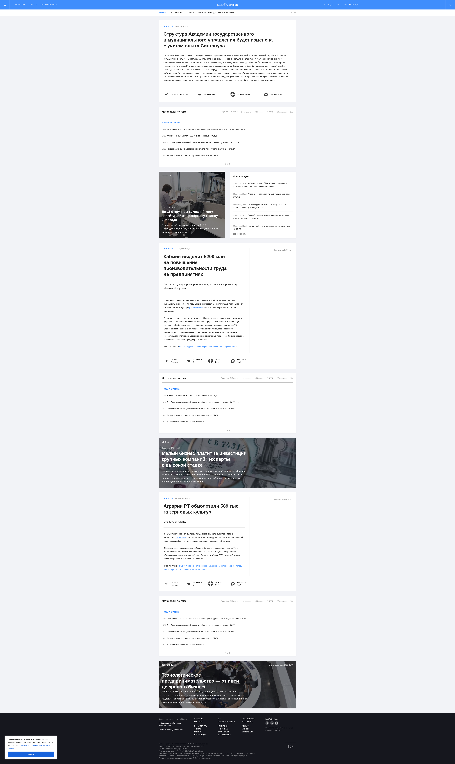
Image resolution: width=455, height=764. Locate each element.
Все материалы (49, 5)
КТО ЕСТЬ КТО (223, 726)
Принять (31, 754)
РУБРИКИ (198, 732)
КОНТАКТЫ (198, 722)
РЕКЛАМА (245, 726)
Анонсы (163, 13)
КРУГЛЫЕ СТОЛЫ (248, 719)
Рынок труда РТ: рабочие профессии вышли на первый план (207, 346)
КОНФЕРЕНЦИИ (248, 732)
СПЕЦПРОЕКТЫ (248, 722)
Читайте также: (171, 122)
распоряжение (195, 307)
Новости (168, 26)
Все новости (239, 234)
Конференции (169, 665)
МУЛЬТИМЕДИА (200, 735)
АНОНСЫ (245, 729)
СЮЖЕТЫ (198, 729)
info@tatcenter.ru (271, 719)
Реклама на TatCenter (282, 250)
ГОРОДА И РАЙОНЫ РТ (226, 722)
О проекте (198, 719)
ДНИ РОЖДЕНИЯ (224, 735)
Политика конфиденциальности (171, 730)
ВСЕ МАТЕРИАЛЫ (200, 726)
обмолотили (180, 537)
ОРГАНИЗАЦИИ (224, 732)
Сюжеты (33, 5)
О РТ (219, 719)
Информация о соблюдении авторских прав (170, 724)
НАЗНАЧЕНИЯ (223, 729)
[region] (31, 747)
